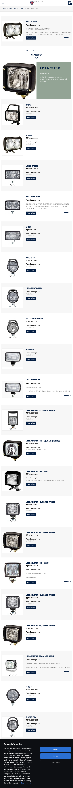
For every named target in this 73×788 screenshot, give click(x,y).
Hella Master (33, 197)
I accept (55, 749)
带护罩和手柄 (31, 717)
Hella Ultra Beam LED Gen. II (40, 656)
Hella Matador (34, 288)
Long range (32, 166)
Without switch (34, 319)
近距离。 (29, 227)
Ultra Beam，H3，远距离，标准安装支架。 (43, 441)
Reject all (55, 756)
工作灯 (22, 8)
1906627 (30, 349)
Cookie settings (55, 762)
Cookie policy (26, 783)
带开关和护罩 (31, 258)
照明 (4, 8)
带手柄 (28, 105)
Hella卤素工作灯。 (51, 68)
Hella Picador (33, 380)
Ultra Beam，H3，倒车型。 (38, 563)
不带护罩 (29, 687)
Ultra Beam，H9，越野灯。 (38, 471)
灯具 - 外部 (13, 8)
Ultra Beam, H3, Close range (40, 410)
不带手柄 (29, 135)
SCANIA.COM (38, 1)
